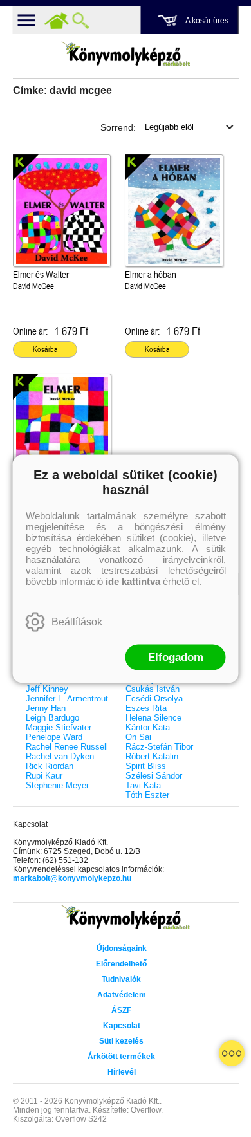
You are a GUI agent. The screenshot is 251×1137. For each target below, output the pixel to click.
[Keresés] (81, 21)
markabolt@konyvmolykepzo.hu (72, 878)
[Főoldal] (57, 21)
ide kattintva (133, 580)
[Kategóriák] (232, 1053)
